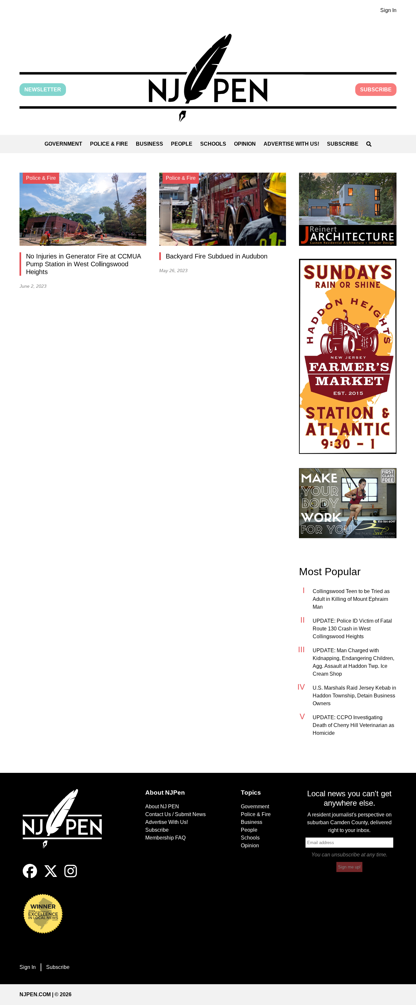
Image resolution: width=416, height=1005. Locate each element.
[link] (347, 209)
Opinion (245, 144)
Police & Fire (109, 144)
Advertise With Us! (291, 144)
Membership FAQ (165, 837)
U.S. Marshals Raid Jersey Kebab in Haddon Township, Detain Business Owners (354, 695)
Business (149, 144)
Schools (213, 144)
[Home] (66, 826)
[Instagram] (70, 876)
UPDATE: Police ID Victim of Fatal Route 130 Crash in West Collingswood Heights (352, 628)
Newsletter (42, 89)
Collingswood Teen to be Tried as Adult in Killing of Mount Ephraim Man (351, 599)
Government (63, 144)
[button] (208, 78)
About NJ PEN (162, 806)
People (181, 144)
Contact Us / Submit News (175, 814)
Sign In (388, 10)
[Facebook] (30, 876)
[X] (51, 876)
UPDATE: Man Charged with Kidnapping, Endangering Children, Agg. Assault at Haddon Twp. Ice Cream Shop (353, 662)
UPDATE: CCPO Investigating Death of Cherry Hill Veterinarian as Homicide (353, 725)
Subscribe (376, 89)
